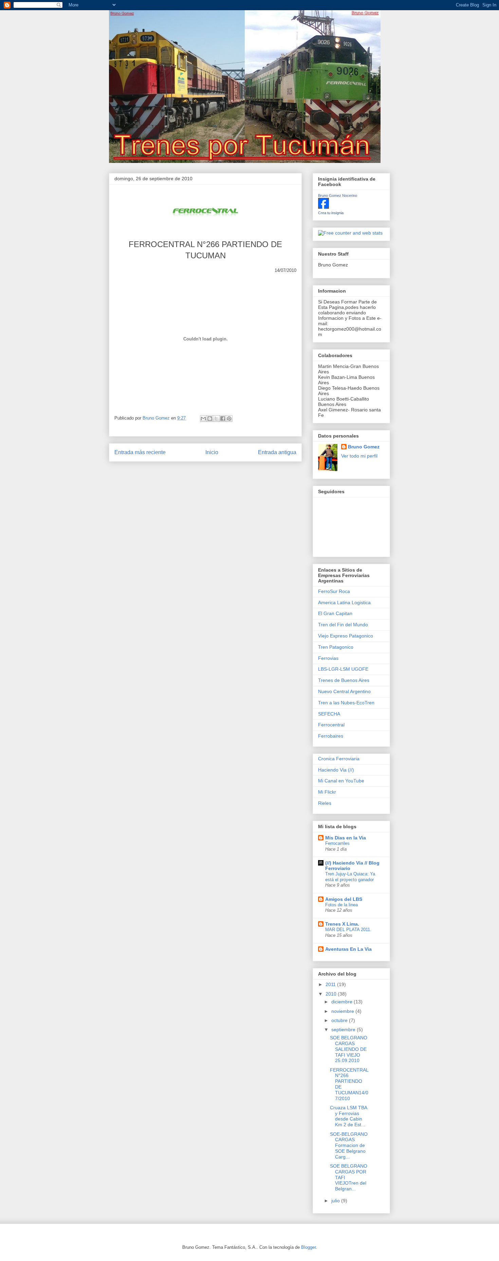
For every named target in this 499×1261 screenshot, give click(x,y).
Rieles (324, 803)
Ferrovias (328, 658)
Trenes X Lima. (342, 924)
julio (336, 1200)
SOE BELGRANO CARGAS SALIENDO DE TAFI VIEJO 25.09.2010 (348, 1049)
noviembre (343, 1011)
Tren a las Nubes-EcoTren (346, 702)
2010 (332, 994)
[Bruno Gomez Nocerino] (323, 207)
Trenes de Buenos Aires (343, 680)
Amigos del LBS (343, 899)
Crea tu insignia (331, 213)
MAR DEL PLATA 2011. (348, 929)
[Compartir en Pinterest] (229, 418)
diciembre (342, 1001)
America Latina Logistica (344, 602)
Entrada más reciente (140, 452)
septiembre (344, 1029)
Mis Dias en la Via (345, 837)
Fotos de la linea (341, 904)
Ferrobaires (330, 736)
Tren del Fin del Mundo (343, 624)
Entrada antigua (277, 452)
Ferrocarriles (337, 843)
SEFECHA (329, 714)
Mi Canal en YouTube (341, 780)
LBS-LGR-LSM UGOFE (343, 669)
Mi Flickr (327, 792)
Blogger (308, 1247)
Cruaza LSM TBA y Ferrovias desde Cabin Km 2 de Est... (348, 1116)
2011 (331, 984)
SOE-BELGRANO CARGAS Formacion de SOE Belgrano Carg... (349, 1145)
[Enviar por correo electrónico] (203, 418)
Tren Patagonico (335, 647)
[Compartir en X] (216, 418)
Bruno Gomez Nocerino (337, 195)
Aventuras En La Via (348, 949)
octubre (340, 1020)
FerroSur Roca (334, 591)
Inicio (211, 452)
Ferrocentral (331, 724)
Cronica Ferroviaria (338, 758)
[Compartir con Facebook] (222, 418)
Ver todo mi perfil (359, 456)
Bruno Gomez (364, 446)
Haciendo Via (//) (336, 770)
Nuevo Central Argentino (344, 691)
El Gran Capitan (335, 613)
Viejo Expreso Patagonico (345, 635)
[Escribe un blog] (209, 418)
